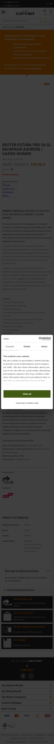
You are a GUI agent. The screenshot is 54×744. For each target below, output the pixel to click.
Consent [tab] (10, 346)
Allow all (27, 394)
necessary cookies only (27, 403)
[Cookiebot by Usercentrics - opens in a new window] (39, 339)
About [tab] (44, 346)
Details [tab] (27, 346)
